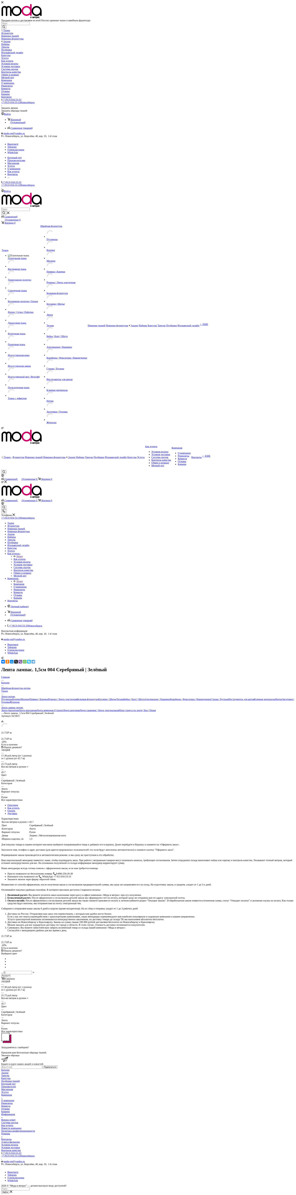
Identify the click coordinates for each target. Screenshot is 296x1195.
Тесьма (120, 699)
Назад (20, 556)
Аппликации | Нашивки (157, 699)
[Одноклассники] (7, 662)
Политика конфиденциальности (18, 1131)
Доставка (12, 813)
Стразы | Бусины (219, 699)
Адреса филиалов (10, 1142)
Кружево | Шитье (107, 699)
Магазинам (7, 1089)
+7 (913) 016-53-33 (11, 99)
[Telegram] (33, 662)
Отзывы (5, 1108)
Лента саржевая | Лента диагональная (99, 710)
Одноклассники (15, 149)
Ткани (4, 691)
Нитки (278, 699)
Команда (5, 1106)
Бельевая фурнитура (87, 699)
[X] (16, 662)
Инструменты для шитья (241, 699)
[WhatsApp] (25, 662)
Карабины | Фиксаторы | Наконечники (190, 699)
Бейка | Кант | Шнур (134, 699)
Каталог (5, 1070)
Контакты (6, 1139)
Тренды (5, 1075)
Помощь (5, 1133)
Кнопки (16, 699)
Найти (5, 1192)
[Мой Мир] (12, 662)
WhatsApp (12, 152)
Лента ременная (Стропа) (50, 710)
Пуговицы (6, 699)
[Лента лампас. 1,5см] (5, 729)
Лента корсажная (28, 710)
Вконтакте (12, 144)
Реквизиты (7, 1103)
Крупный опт (8, 1084)
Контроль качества (11, 1150)
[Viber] (20, 662)
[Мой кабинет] (2, 476)
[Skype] (29, 662)
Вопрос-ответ (8, 1120)
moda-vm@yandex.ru (14, 133)
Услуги (5, 1092)
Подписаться (50, 1067)
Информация (8, 1114)
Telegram (11, 147)
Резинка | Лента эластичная (62, 699)
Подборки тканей (10, 1081)
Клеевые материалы (264, 699)
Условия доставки (10, 1147)
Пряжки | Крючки (38, 699)
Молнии (25, 699)
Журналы (15, 702)
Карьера (5, 1111)
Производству (8, 1086)
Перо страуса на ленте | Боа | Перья (137, 710)
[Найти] (3, 27)
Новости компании (11, 1128)
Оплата (11, 810)
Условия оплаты (9, 1144)
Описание (12, 805)
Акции (4, 1072)
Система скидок (9, 1122)
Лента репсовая (71, 710)
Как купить (20, 559)
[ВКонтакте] (3, 662)
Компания (19, 584)
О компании (7, 1100)
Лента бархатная (10, 710)
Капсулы (5, 1078)
